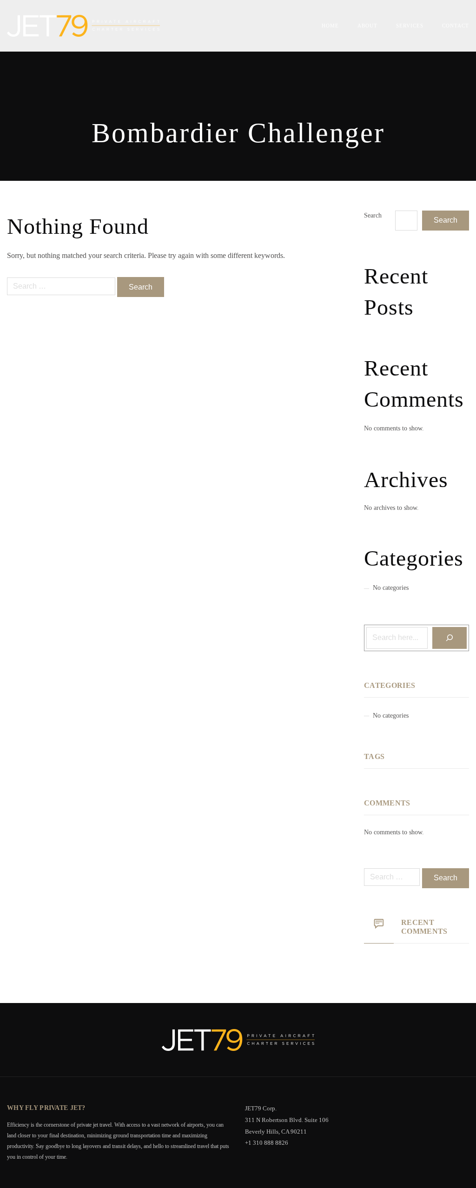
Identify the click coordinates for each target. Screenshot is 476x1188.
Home (330, 25)
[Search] (449, 638)
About (367, 25)
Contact (455, 25)
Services (409, 25)
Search (373, 215)
